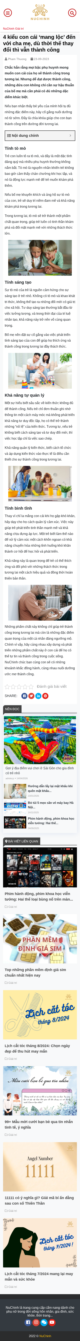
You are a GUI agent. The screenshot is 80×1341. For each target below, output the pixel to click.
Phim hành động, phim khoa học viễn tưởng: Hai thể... (51, 821)
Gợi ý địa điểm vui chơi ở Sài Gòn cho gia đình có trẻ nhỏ (40, 770)
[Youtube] (52, 1322)
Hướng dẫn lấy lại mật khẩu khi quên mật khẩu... (50, 788)
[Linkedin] (44, 1322)
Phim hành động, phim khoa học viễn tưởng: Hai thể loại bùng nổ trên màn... (39, 896)
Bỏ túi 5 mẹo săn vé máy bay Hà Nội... (50, 805)
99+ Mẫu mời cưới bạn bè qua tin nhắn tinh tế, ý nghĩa (39, 1124)
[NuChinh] (40, 12)
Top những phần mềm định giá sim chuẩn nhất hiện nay (35, 972)
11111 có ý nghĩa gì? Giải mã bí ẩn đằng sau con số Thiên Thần (39, 1200)
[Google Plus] (36, 1322)
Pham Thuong (17, 59)
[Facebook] (28, 1322)
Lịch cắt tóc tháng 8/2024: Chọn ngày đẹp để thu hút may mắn (37, 1048)
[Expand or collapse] (70, 135)
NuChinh (8, 28)
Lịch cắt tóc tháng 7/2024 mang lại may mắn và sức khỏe (39, 1276)
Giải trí (19, 28)
